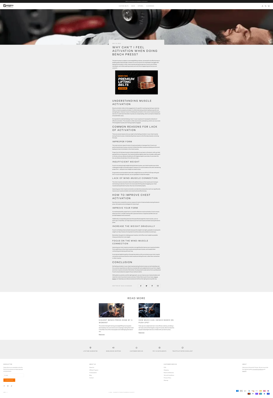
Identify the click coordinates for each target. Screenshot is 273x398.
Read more (102, 334)
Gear (133, 6)
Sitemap (166, 380)
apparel (244, 371)
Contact (91, 377)
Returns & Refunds (169, 372)
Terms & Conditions (169, 375)
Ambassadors (93, 372)
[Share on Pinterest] (152, 285)
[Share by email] (158, 285)
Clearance (150, 6)
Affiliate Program (93, 370)
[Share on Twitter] (146, 285)
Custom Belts (124, 6)
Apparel (140, 6)
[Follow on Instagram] (8, 386)
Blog (90, 375)
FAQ (165, 367)
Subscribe (9, 380)
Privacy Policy (167, 377)
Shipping (166, 370)
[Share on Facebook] (141, 285)
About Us (91, 367)
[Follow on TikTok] (11, 386)
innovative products (257, 369)
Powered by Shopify (129, 392)
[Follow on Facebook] (4, 386)
